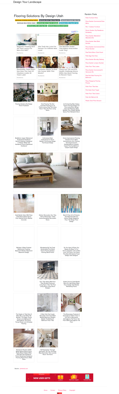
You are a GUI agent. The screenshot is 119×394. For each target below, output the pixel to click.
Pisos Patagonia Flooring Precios (93, 82)
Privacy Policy (62, 390)
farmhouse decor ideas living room (49, 20)
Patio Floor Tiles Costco (93, 93)
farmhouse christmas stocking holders (26, 20)
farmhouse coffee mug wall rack (69, 23)
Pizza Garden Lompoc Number (95, 63)
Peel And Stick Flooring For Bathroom (94, 76)
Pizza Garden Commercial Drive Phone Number (95, 48)
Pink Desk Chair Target (92, 90)
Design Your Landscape (27, 2)
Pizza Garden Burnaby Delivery (95, 59)
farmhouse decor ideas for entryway (47, 23)
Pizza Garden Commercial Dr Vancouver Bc (94, 71)
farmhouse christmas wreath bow (58, 26)
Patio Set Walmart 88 (92, 97)
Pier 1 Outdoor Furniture (93, 27)
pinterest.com (24, 368)
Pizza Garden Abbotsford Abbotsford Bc (93, 37)
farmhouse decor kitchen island (26, 23)
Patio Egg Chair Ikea (92, 56)
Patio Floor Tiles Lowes (92, 66)
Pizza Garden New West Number (93, 42)
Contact (52, 390)
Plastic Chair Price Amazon (93, 101)
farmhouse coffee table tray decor (37, 26)
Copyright (72, 390)
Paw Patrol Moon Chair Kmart (94, 52)
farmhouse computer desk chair (70, 20)
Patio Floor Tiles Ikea (92, 86)
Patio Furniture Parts (92, 18)
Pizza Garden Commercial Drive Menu (95, 22)
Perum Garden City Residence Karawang (94, 31)
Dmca (45, 390)
